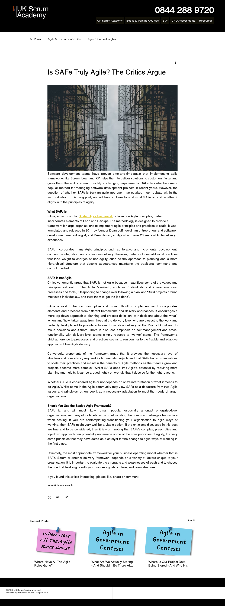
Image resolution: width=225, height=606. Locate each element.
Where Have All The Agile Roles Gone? (52, 563)
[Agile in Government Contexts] (112, 541)
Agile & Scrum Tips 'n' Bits (64, 39)
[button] (142, 20)
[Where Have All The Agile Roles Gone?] (55, 541)
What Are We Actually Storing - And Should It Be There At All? (112, 563)
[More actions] (175, 62)
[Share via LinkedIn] (57, 497)
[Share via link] (66, 497)
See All (191, 520)
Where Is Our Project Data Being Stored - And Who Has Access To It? (168, 563)
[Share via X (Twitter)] (49, 497)
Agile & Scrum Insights (102, 39)
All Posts (35, 39)
